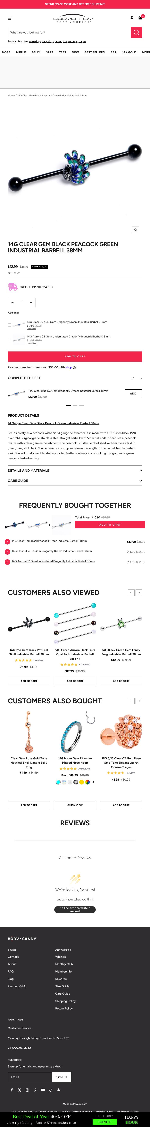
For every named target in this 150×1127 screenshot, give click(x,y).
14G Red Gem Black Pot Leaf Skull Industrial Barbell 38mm (29, 652)
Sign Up (61, 1077)
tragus (82, 41)
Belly (36, 52)
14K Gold (129, 52)
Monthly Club (64, 964)
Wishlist (60, 956)
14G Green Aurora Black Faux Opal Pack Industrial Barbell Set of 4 (75, 654)
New (75, 52)
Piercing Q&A (17, 986)
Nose (6, 52)
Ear (113, 52)
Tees (62, 52)
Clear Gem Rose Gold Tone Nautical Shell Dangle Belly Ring (29, 763)
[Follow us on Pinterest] (35, 1090)
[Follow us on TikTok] (51, 1090)
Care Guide (62, 993)
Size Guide (62, 986)
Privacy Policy (104, 1111)
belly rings (48, 41)
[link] (58, 782)
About (12, 964)
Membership (63, 971)
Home (11, 95)
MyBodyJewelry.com (75, 1103)
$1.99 (49, 52)
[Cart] (140, 18)
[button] (131, 592)
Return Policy (64, 1008)
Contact (13, 956)
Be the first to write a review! (75, 909)
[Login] (132, 18)
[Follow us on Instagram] (27, 1090)
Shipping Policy (65, 1001)
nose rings (35, 41)
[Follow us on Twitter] (19, 1090)
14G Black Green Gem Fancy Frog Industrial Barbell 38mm (121, 652)
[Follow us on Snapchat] (58, 1090)
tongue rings (70, 41)
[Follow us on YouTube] (43, 1090)
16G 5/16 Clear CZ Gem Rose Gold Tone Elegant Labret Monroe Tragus (121, 763)
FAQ (11, 971)
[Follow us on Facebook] (12, 1090)
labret (58, 41)
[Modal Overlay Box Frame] (75, 1119)
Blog (11, 979)
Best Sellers (95, 52)
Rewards (61, 979)
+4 (92, 782)
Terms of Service (82, 1111)
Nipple (21, 52)
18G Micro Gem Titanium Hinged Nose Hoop (75, 761)
